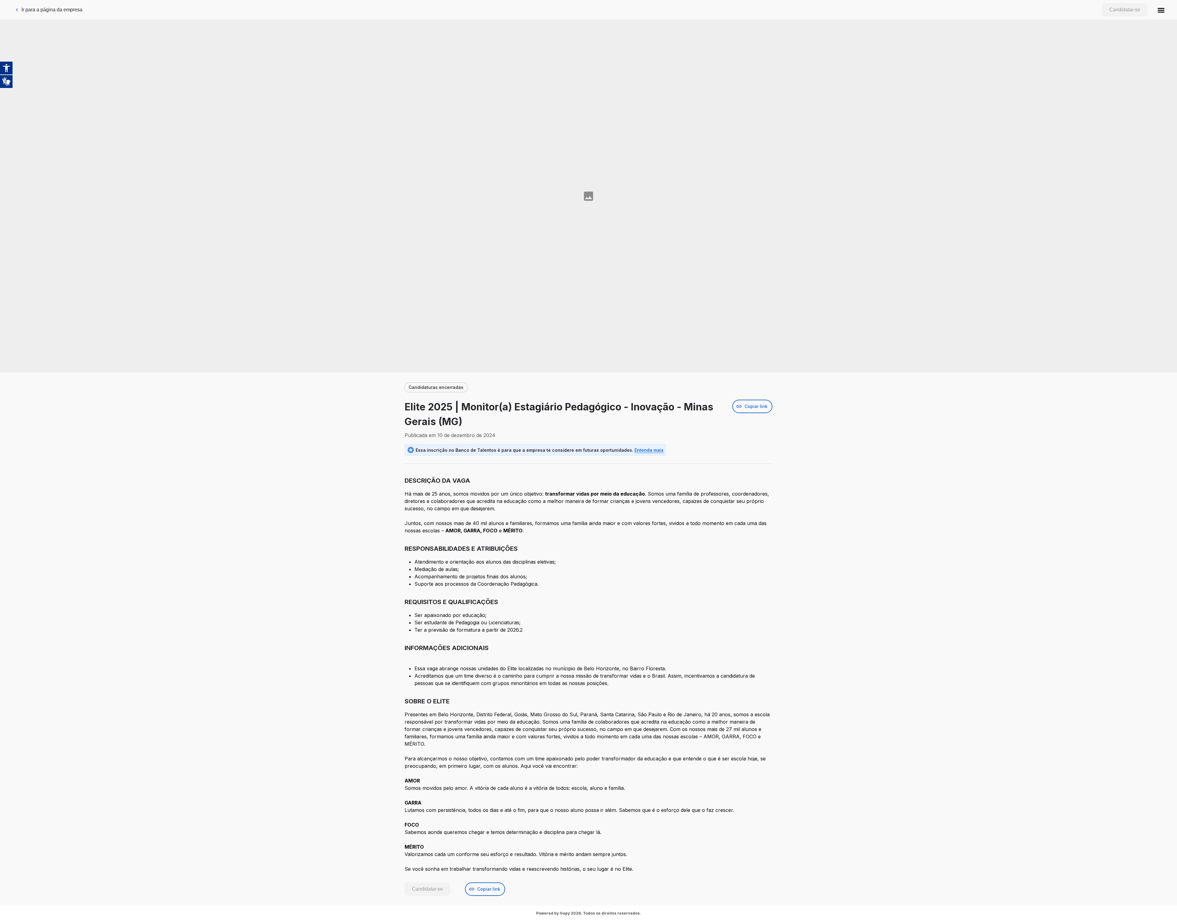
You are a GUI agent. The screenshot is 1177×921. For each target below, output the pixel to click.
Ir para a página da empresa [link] (51, 9)
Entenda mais (649, 450)
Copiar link (756, 406)
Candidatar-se (1124, 9)
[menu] (1161, 10)
